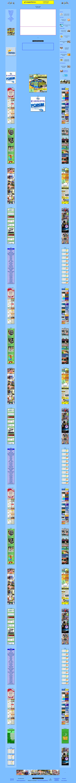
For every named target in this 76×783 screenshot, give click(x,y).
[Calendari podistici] (38, 91)
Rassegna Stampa (11, 18)
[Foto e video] (65, 243)
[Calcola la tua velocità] (10, 743)
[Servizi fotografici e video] (68, 42)
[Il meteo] (65, 283)
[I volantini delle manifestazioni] (61, 49)
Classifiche (11, 14)
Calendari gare (46, 1)
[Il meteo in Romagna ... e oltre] (11, 55)
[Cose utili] (10, 243)
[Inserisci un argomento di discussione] (11, 83)
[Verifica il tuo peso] (65, 743)
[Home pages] (10, 203)
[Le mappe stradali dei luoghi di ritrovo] (61, 60)
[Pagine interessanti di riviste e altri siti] (61, 26)
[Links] (65, 123)
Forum (11, 15)
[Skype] (65, 75)
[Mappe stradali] (10, 283)
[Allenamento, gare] (68, 20)
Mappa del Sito (10, 10)
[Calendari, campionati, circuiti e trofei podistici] (68, 55)
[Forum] (38, 111)
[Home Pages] (38, 774)
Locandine (11, 17)
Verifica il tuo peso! (65, 71)
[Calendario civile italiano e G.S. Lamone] (10, 123)
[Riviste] (65, 163)
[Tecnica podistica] (10, 163)
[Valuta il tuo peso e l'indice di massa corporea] (61, 71)
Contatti (11, 19)
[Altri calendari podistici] (65, 203)
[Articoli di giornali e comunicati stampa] (68, 31)
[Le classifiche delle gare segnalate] (61, 37)
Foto (11, 16)
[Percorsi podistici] (65, 83)
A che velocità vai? (65, 70)
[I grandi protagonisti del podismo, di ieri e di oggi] (68, 67)
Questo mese (11, 13)
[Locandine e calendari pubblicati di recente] (61, 15)
